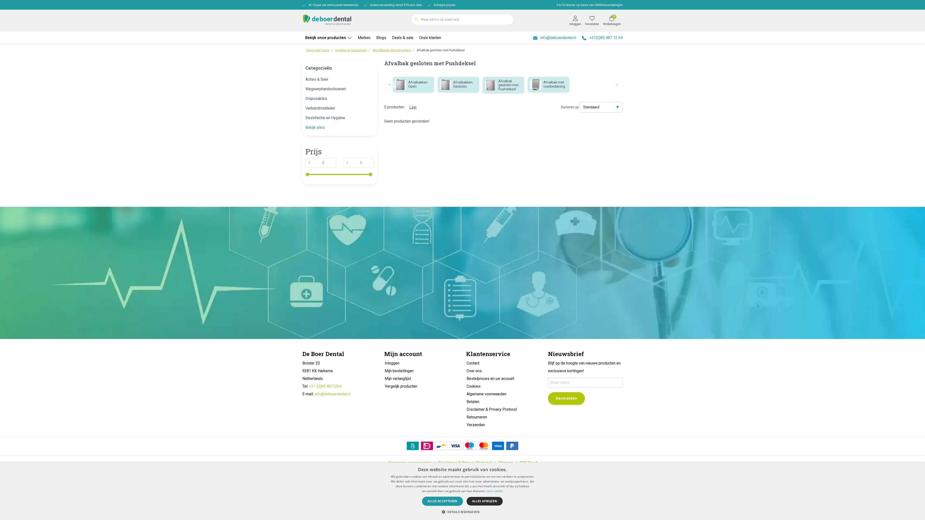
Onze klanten (430, 37)
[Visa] (455, 446)
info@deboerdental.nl (332, 394)
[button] (462, 511)
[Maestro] (469, 446)
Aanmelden (566, 398)
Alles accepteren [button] (442, 501)
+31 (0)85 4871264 (325, 386)
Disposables (316, 98)
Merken (364, 37)
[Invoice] (413, 446)
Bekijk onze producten (325, 37)
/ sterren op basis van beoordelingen (589, 5)
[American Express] (498, 446)
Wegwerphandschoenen (325, 89)
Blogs (381, 37)
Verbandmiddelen (320, 108)
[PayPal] (512, 446)
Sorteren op (570, 107)
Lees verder (495, 491)
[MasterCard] (484, 446)
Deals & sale (402, 37)
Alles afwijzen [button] (484, 501)
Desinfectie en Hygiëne (325, 118)
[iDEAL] (427, 446)
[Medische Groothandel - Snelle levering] (326, 19)
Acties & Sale (316, 79)
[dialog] (462, 491)
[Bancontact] (441, 446)
